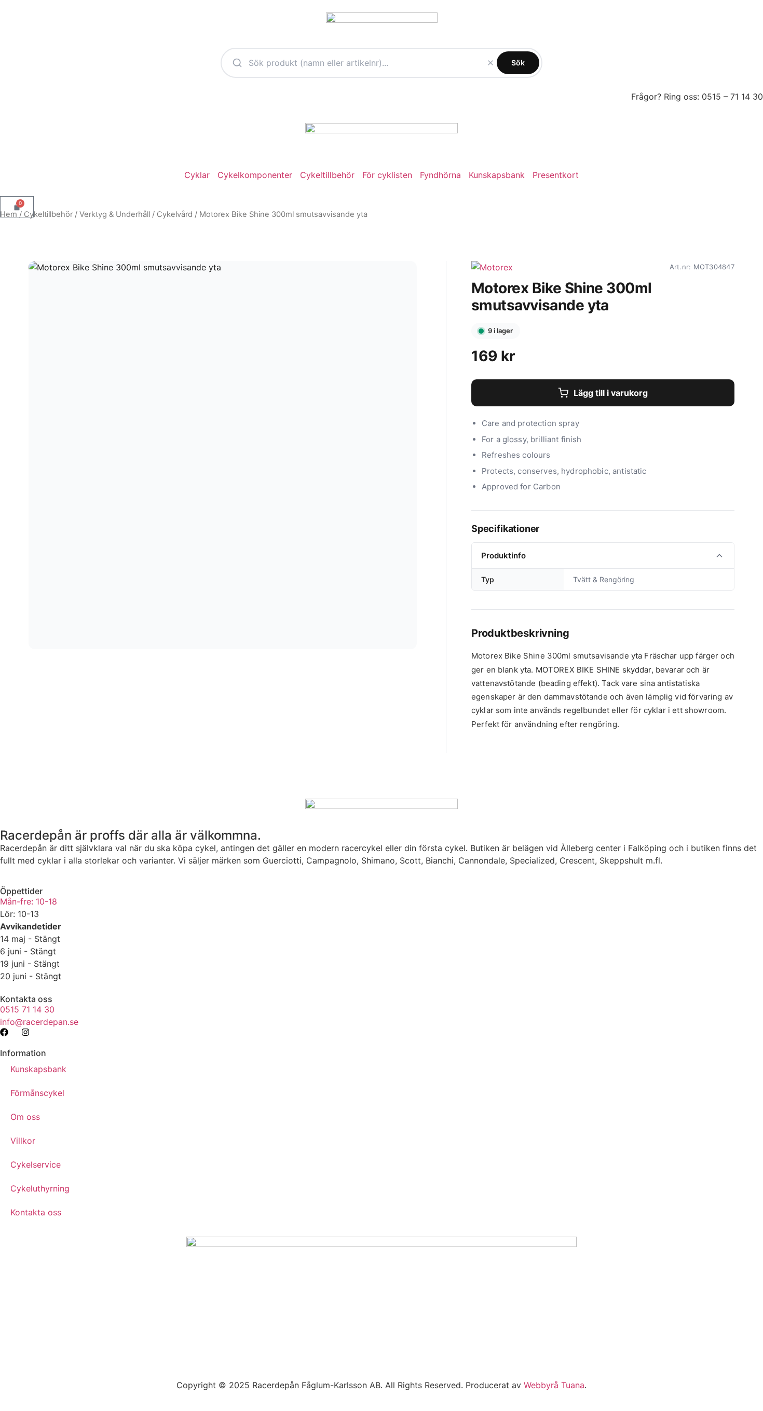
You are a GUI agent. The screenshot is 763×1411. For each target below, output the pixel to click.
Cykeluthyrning (40, 1188)
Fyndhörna (440, 175)
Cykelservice (35, 1164)
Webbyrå (541, 1385)
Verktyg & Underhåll (114, 214)
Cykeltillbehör (327, 175)
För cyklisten (387, 175)
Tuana (572, 1385)
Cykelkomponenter (254, 175)
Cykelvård (175, 214)
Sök (518, 62)
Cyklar (197, 175)
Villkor (22, 1140)
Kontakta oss (35, 1212)
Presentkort (556, 175)
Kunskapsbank (497, 175)
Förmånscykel (37, 1093)
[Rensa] (490, 63)
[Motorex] (492, 267)
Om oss (25, 1117)
